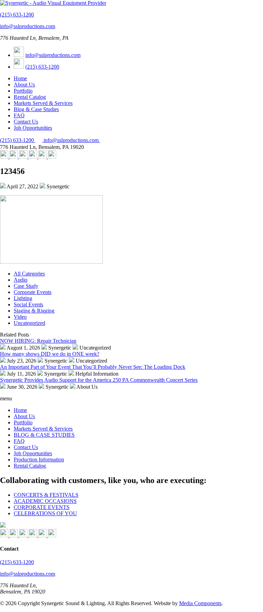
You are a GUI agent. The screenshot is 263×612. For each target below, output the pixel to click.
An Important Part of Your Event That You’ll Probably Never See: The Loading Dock (92, 367)
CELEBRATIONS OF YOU (45, 513)
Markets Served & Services (43, 103)
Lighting (23, 298)
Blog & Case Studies (36, 109)
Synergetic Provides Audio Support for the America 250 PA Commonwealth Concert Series (99, 380)
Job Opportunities (33, 128)
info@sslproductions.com (27, 26)
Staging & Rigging (34, 311)
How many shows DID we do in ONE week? (49, 354)
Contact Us (26, 122)
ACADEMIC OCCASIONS (45, 501)
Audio (20, 280)
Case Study (26, 286)
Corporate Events (32, 292)
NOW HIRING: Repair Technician (38, 341)
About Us (24, 84)
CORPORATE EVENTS (42, 507)
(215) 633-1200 (17, 14)
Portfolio (23, 91)
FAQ (19, 115)
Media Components (200, 603)
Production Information (39, 459)
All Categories (29, 273)
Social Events (28, 304)
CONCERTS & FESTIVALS (46, 495)
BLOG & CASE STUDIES (44, 435)
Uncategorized (29, 323)
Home (20, 78)
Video (20, 317)
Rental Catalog (30, 97)
